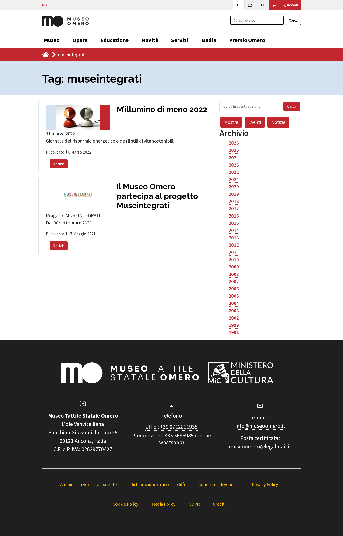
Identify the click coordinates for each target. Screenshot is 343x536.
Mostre (231, 122)
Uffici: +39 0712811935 (171, 426)
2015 (234, 223)
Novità (150, 40)
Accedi (292, 5)
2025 (234, 150)
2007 (234, 282)
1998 (234, 332)
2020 (234, 187)
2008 (234, 274)
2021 (234, 179)
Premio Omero (247, 40)
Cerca (293, 20)
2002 (234, 318)
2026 (234, 143)
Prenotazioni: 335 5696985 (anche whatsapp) (171, 439)
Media (208, 40)
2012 (234, 245)
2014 (234, 230)
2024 (234, 158)
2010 (234, 260)
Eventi (254, 122)
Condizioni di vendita (218, 484)
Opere (80, 40)
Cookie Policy (125, 504)
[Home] (65, 20)
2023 (234, 165)
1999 (234, 325)
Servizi (179, 40)
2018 (234, 201)
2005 (234, 296)
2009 (234, 267)
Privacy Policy (265, 484)
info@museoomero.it (260, 425)
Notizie (59, 163)
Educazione (115, 40)
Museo (52, 40)
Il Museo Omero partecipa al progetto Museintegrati (157, 196)
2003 (234, 311)
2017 (234, 209)
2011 (234, 252)
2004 (234, 303)
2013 (234, 238)
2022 (234, 172)
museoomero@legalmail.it (260, 446)
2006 (234, 289)
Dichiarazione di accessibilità (157, 484)
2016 (234, 216)
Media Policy (163, 504)
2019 (234, 194)
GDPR (194, 504)
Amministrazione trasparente (88, 484)
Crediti (219, 504)
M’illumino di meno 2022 (162, 109)
